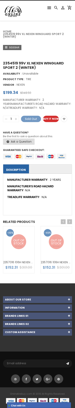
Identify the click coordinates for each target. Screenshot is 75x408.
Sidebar (13, 47)
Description (16, 170)
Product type (13, 79)
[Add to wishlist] (64, 119)
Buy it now (51, 118)
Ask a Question (21, 142)
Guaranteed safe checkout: (24, 150)
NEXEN (21, 85)
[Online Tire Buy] (37, 400)
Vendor (8, 85)
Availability (11, 74)
